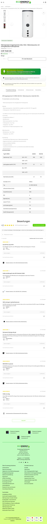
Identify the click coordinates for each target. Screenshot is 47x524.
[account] (43, 2)
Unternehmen (5, 467)
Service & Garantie (28, 483)
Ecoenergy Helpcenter (24, 459)
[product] (43, 12)
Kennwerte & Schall (28, 476)
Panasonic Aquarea (14, 431)
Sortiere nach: (33, 238)
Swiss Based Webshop (7, 489)
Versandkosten (5, 53)
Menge (2, 55)
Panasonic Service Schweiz (8, 487)
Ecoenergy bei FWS (7, 482)
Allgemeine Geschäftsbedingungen (10, 471)
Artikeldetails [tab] (21, 90)
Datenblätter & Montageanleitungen (32, 473)
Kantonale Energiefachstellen (9, 496)
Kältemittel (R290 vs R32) (8, 508)
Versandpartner (6, 485)
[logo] (23, 2)
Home (2, 6)
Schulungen (27, 482)
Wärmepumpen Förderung (8, 505)
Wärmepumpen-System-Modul (9, 498)
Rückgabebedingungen (8, 473)
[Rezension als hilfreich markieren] (44, 257)
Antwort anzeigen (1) (7, 253)
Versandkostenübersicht (8, 483)
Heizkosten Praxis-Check (8, 510)
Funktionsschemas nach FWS (31, 474)
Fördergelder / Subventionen (9, 499)
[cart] (45, 2)
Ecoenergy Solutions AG (14, 517)
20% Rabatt (7, 6)
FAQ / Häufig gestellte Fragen (31, 471)
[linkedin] (27, 462)
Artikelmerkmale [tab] (29, 90)
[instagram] (23, 462)
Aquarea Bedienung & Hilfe (30, 480)
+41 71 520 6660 (25, 458)
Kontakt (26, 467)
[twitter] (21, 462)
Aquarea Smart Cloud (29, 478)
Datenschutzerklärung (7, 474)
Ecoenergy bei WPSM (7, 480)
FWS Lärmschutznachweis (8, 501)
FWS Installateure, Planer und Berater (11, 503)
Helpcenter (27, 469)
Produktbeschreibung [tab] (11, 90)
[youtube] (25, 462)
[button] (1, 2)
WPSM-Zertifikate (6, 478)
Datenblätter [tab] (38, 90)
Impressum (5, 476)
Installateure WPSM (7, 494)
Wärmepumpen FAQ (7, 506)
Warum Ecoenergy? (7, 469)
